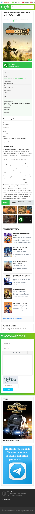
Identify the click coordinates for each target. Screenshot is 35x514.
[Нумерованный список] (25, 352)
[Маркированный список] (22, 352)
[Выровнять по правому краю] (19, 352)
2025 (25, 78)
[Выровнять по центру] (16, 352)
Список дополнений (29, 202)
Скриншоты (5, 202)
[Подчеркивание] (10, 352)
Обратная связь (6, 500)
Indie (9, 78)
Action (5, 78)
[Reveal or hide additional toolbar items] (29, 352)
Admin (8, 19)
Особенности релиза (21, 202)
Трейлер (13, 202)
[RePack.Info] (6, 7)
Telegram (6, 2)
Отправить (7, 389)
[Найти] (31, 7)
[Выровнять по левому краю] (13, 352)
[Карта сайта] (27, 495)
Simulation (14, 78)
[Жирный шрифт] (4, 352)
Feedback (17, 2)
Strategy (20, 78)
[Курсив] (7, 352)
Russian (26, 2)
